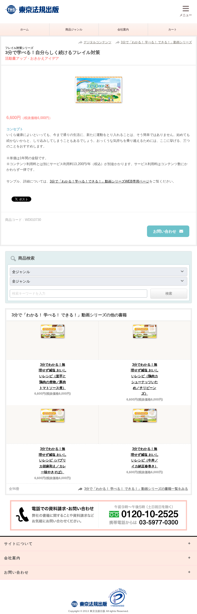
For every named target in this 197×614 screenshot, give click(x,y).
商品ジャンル (73, 29)
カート (172, 29)
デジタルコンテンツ (97, 42)
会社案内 (123, 29)
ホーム (24, 29)
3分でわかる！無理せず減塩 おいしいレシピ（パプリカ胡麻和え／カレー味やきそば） (52, 460)
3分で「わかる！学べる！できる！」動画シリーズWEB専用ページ (99, 181)
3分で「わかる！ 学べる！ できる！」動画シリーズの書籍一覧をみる (136, 489)
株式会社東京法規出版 (32, 9)
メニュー (186, 15)
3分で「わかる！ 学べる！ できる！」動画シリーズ (156, 42)
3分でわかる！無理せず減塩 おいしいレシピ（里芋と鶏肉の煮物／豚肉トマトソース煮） (52, 376)
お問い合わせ (164, 231)
